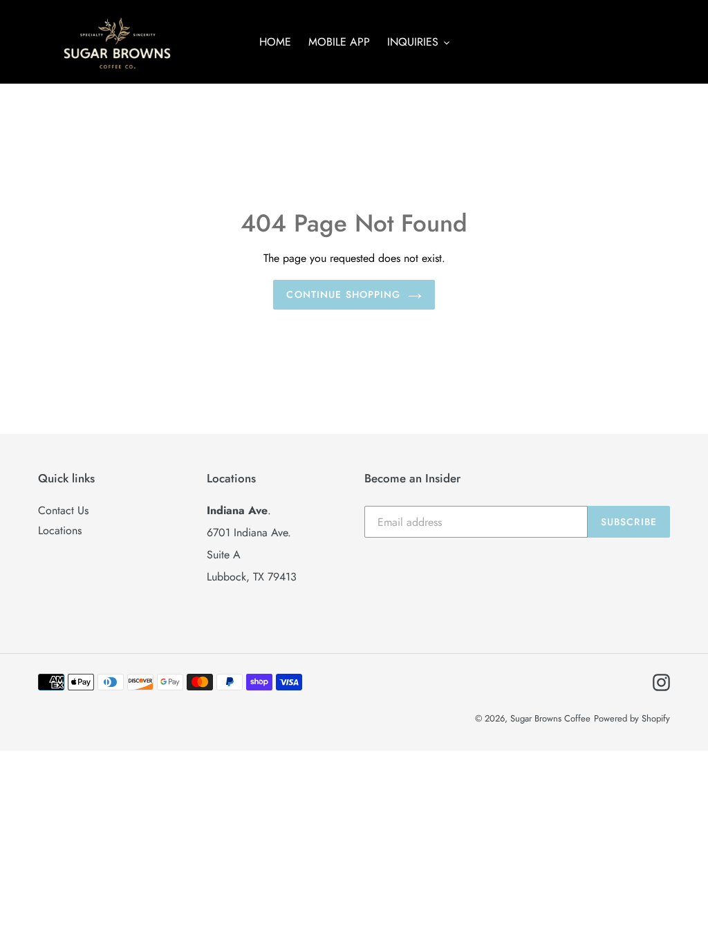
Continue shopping (343, 294)
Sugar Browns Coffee (550, 718)
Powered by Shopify (632, 718)
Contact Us (63, 510)
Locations (60, 530)
